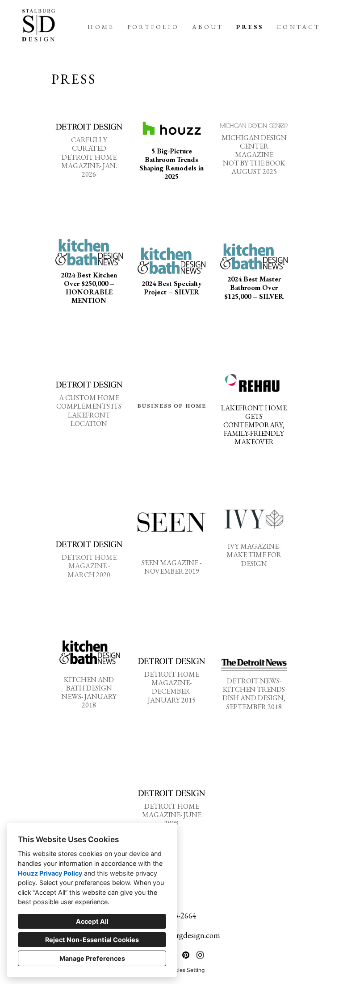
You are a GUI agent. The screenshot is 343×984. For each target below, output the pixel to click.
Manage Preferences (92, 958)
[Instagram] (200, 955)
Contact (298, 27)
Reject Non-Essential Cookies (92, 939)
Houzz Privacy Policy (50, 873)
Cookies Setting (185, 970)
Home (101, 27)
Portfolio (153, 27)
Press (250, 27)
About (208, 27)
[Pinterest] (186, 955)
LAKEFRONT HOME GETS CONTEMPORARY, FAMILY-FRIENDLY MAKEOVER (254, 425)
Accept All (92, 921)
